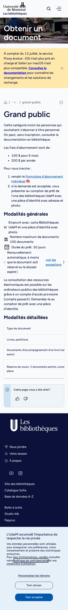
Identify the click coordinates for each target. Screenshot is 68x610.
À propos (15, 460)
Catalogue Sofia (15, 490)
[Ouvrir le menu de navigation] (59, 8)
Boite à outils (13, 507)
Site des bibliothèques (20, 484)
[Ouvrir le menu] (58, 8)
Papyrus (10, 520)
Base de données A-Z (19, 496)
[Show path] (14, 102)
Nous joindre (17, 447)
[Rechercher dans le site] (49, 8)
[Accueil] (34, 426)
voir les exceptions (54, 262)
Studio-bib (12, 514)
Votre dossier (18, 453)
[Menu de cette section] (61, 102)
